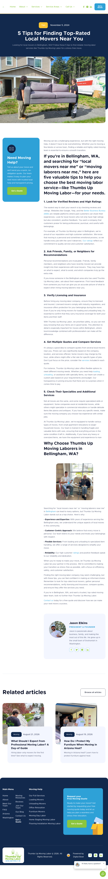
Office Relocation (37, 808)
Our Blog (20, 812)
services (85, 360)
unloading (48, 375)
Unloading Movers (37, 804)
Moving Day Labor (37, 816)
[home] (3, 7)
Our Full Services (37, 796)
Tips (43, 25)
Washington (8, 818)
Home (13, 7)
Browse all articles (93, 692)
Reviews (19, 802)
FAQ (5, 810)
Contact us (48, 601)
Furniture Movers (37, 812)
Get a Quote (100, 6)
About (5, 800)
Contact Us (21, 816)
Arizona (6, 814)
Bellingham (51, 512)
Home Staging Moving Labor (42, 820)
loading (96, 372)
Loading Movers (36, 800)
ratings (76, 553)
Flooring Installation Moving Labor (45, 824)
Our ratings (88, 241)
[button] (23, 7)
